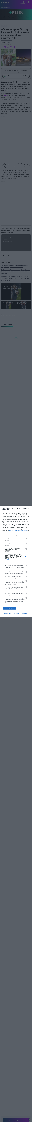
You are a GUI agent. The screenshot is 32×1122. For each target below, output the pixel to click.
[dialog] (16, 561)
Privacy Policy (24, 613)
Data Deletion (7, 613)
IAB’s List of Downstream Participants (18, 530)
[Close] (29, 508)
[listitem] (16, 535)
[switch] (26, 538)
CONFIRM (9, 608)
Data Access (16, 613)
